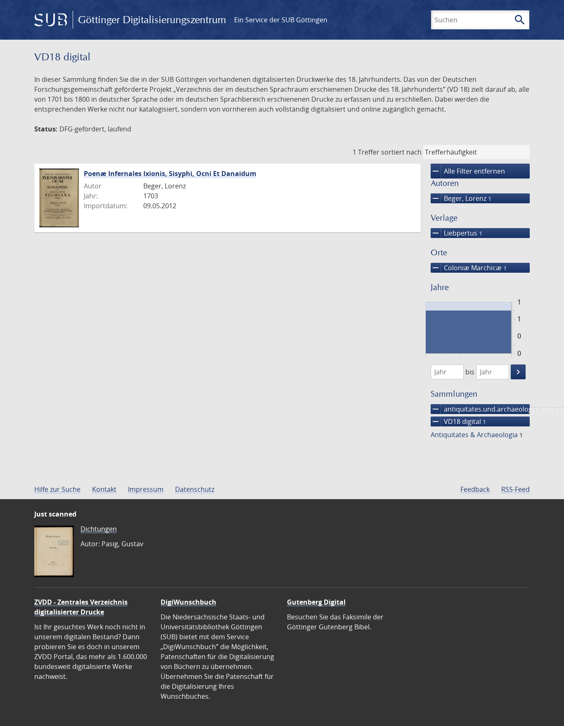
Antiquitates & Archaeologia (477, 434)
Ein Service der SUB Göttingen (280, 19)
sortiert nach (401, 152)
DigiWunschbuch (188, 602)
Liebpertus (456, 233)
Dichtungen (99, 528)
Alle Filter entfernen (468, 171)
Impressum (146, 489)
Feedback (475, 489)
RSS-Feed (515, 489)
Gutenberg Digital (316, 602)
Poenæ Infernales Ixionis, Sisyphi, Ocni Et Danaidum (170, 173)
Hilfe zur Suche (57, 489)
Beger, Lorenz (461, 198)
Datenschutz (194, 489)
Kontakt (104, 489)
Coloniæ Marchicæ (469, 268)
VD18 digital (458, 421)
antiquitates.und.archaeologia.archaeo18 (480, 409)
